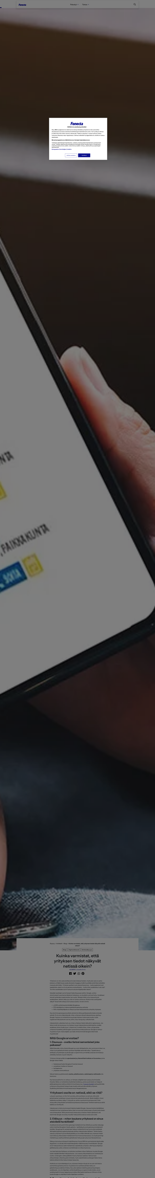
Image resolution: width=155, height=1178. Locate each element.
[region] (78, 139)
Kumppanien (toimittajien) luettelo (62, 149)
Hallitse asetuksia (71, 155)
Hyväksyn (84, 155)
